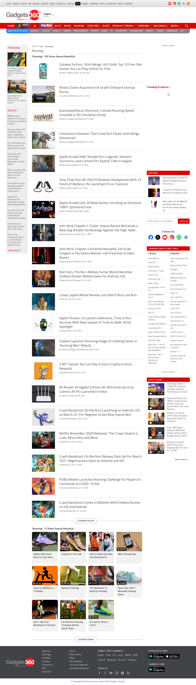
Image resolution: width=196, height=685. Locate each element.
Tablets (149, 31)
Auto (58, 26)
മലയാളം (111, 660)
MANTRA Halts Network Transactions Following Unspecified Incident (17, 120)
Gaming (67, 31)
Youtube (111, 672)
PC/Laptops (121, 31)
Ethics (72, 658)
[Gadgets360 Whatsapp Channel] (178, 237)
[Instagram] (171, 237)
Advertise (46, 672)
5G (182, 31)
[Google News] (186, 237)
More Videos (181, 459)
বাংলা (114, 655)
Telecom (46, 31)
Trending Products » (158, 87)
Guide (106, 26)
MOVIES (36, 4)
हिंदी (30, 4)
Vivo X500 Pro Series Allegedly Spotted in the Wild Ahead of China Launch (16, 187)
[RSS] (188, 3)
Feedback (46, 658)
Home (11, 26)
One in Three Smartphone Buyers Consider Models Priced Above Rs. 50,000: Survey (16, 240)
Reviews (79, 26)
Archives (46, 662)
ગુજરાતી (101, 660)
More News (14, 251)
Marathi (129, 4)
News (67, 26)
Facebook (99, 672)
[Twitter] (157, 237)
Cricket (44, 4)
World (16, 4)
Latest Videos (155, 379)
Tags (41, 46)
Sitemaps (46, 655)
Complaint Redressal (79, 668)
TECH (77, 4)
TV (111, 31)
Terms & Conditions (78, 665)
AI (35, 26)
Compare (143, 26)
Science (160, 31)
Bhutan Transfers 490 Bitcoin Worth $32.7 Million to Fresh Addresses (16, 174)
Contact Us (47, 665)
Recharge (160, 26)
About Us (46, 651)
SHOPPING (94, 4)
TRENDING (14, 48)
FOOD (52, 4)
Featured (153, 172)
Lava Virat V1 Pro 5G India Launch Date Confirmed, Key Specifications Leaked (16, 214)
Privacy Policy (75, 655)
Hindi (108, 655)
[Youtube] (164, 237)
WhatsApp (122, 672)
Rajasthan (111, 4)
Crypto (94, 31)
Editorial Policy (75, 662)
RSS (44, 668)
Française (132, 660)
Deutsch (122, 660)
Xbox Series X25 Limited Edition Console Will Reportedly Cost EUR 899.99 (16, 159)
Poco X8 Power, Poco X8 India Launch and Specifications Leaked (16, 145)
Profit (24, 4)
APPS (102, 4)
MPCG (120, 4)
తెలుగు (128, 655)
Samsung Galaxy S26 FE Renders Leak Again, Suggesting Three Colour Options (16, 133)
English (101, 655)
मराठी (135, 655)
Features (93, 26)
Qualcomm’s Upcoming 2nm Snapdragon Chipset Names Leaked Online (16, 201)
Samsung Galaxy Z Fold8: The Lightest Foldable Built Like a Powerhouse (175, 181)
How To (56, 31)
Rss (128, 672)
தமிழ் (120, 655)
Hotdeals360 (136, 31)
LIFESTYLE (61, 4)
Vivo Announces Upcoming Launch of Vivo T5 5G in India (16, 226)
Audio (104, 31)
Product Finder (122, 26)
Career (72, 651)
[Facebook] (150, 237)
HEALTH (70, 4)
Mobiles (34, 31)
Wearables (172, 31)
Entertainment (81, 31)
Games (85, 4)
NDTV (8, 4)
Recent (12, 111)
